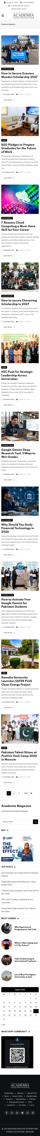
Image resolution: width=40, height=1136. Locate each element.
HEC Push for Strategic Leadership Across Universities (17, 376)
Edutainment (8, 1093)
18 (9, 1011)
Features (9, 1099)
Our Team (22, 1105)
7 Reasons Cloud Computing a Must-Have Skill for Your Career (18, 226)
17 (4, 1011)
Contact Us (11, 1105)
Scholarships (21, 1099)
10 (4, 1007)
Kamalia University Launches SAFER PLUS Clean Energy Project (16, 681)
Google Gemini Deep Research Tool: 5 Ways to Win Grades (18, 453)
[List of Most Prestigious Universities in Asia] (6, 976)
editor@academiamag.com (20, 6)
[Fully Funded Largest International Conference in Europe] (6, 960)
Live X (31, 1105)
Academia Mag (8, 94)
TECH (30, 1102)
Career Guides (17, 1096)
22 (31, 1011)
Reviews (20, 1093)
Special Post (32, 1093)
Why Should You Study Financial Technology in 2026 (17, 528)
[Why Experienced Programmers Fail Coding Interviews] (6, 928)
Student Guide (31, 1096)
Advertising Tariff (18, 9)
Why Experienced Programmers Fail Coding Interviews (26, 929)
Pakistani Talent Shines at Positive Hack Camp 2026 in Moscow (19, 756)
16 (36, 1007)
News (6, 1096)
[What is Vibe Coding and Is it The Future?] (6, 944)
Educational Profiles (16, 1102)
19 (15, 1011)
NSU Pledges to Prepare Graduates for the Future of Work (18, 148)
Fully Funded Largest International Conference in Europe (26, 961)
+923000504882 (28, 2)
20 (20, 1011)
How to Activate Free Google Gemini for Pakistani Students (16, 603)
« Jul (3, 1025)
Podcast (32, 1099)
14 (25, 1007)
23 (36, 1011)
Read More (8, 100)
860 (26, 793)
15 (31, 1007)
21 (25, 1011)
